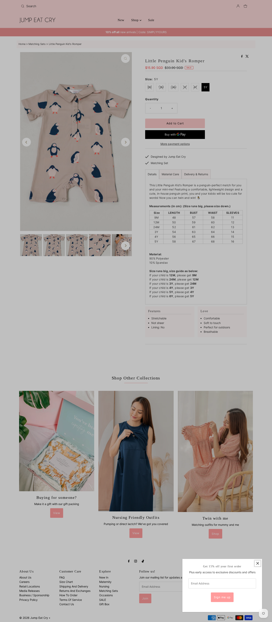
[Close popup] (257, 563)
